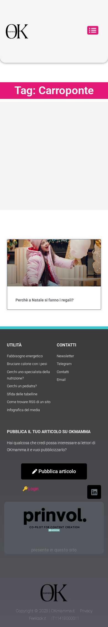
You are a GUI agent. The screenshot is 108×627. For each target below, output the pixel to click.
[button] (93, 31)
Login (33, 488)
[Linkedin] (94, 492)
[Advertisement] (54, 156)
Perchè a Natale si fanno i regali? (45, 300)
